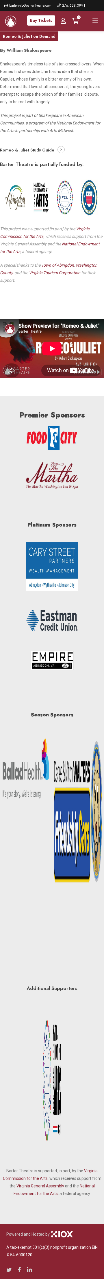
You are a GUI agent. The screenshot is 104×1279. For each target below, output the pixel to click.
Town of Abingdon (57, 265)
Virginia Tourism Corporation (54, 272)
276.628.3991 (73, 5)
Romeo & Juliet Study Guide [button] (27, 150)
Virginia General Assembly (40, 1186)
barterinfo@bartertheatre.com (30, 5)
